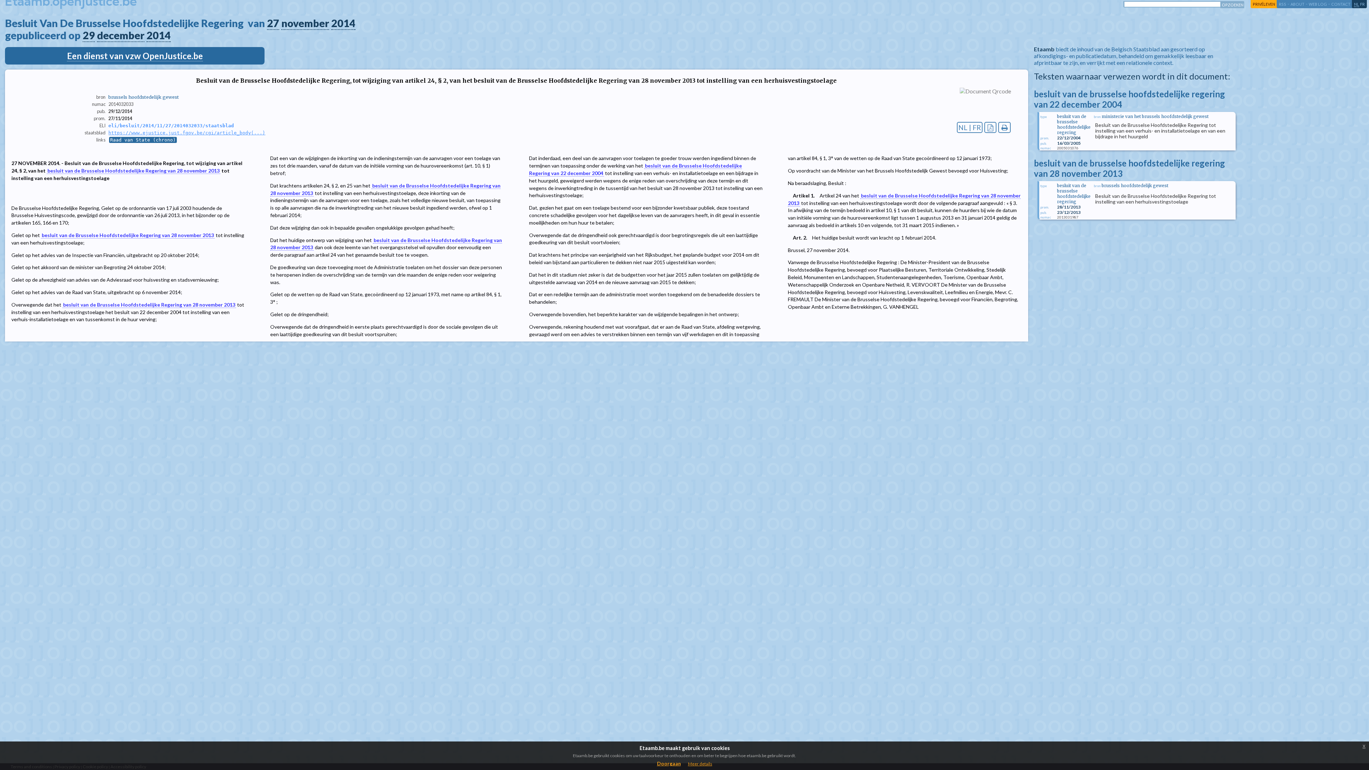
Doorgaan (669, 763)
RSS (1282, 4)
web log (1318, 4)
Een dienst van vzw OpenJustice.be (135, 56)
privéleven (1264, 4)
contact (1340, 4)
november (305, 23)
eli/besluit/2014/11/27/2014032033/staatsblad (171, 125)
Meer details (700, 763)
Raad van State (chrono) (143, 140)
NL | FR (969, 127)
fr (1362, 4)
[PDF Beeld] (990, 127)
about (1297, 4)
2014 (343, 23)
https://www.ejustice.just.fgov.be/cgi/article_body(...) (186, 132)
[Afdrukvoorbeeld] (1004, 127)
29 (89, 35)
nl (1356, 4)
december (120, 35)
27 (273, 23)
